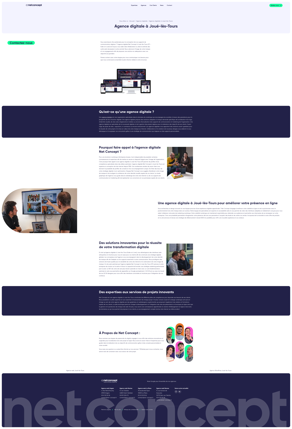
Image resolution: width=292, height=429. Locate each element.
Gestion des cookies (147, 409)
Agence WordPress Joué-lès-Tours (220, 370)
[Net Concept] (34, 5)
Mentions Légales (106, 409)
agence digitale (107, 117)
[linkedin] (179, 391)
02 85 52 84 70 (124, 395)
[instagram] (176, 391)
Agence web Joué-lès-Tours (75, 370)
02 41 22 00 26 (105, 395)
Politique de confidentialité (131, 409)
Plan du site (117, 409)
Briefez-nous (275, 5)
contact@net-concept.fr (109, 397)
